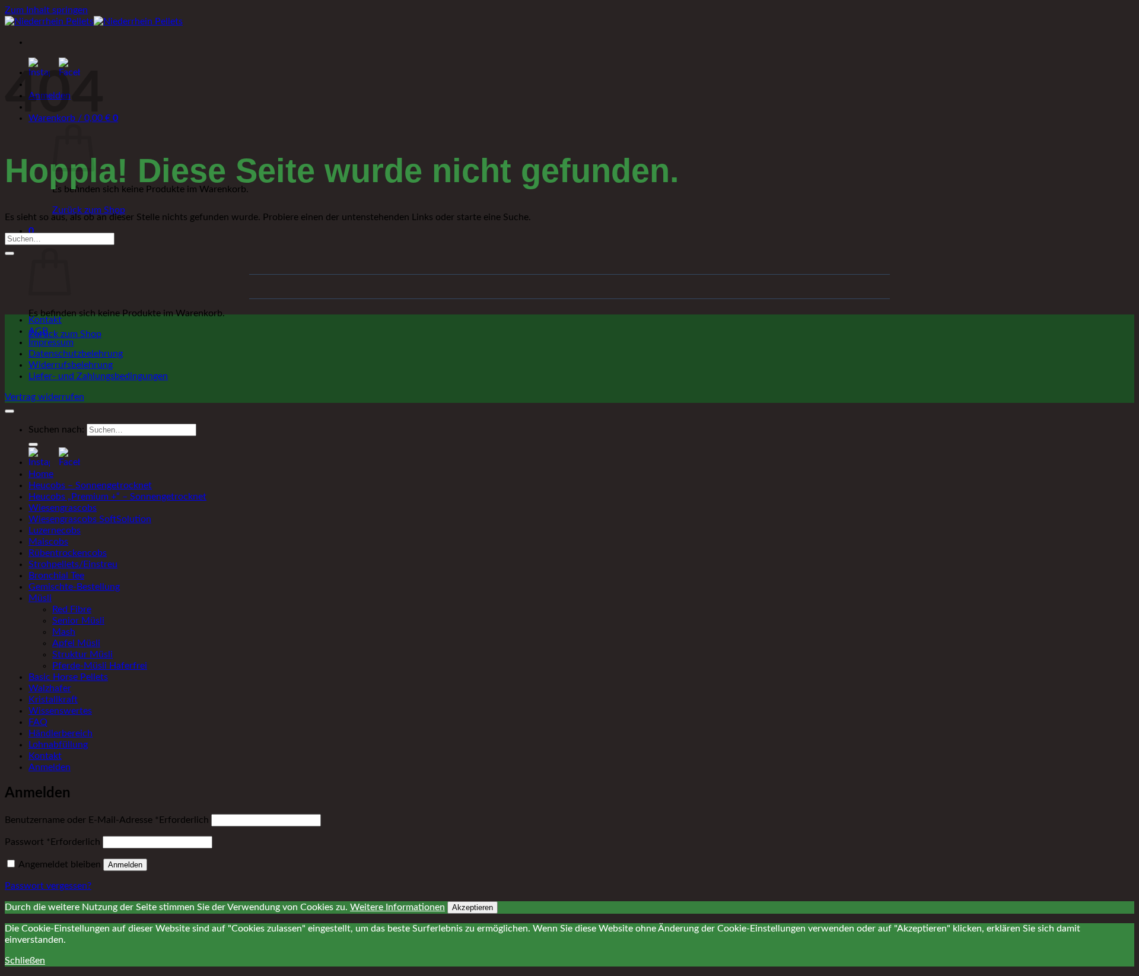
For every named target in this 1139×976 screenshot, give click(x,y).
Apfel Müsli (76, 643)
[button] (31, 231)
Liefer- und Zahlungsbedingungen (98, 376)
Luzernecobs (54, 530)
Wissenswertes (60, 711)
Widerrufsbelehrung (70, 365)
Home (40, 474)
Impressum (51, 342)
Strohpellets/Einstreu (72, 564)
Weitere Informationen (397, 907)
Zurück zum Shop (88, 210)
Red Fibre (71, 609)
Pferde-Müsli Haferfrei (99, 665)
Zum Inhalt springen (46, 10)
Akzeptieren (472, 907)
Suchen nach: (56, 429)
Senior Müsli (78, 620)
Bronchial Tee (56, 575)
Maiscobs (48, 541)
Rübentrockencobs (67, 553)
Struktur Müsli (82, 654)
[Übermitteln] (9, 253)
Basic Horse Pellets (68, 677)
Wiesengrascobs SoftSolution (89, 519)
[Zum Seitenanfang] (9, 411)
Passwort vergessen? (48, 886)
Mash (63, 632)
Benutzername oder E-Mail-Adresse (107, 820)
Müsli (40, 598)
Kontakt (45, 320)
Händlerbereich (60, 733)
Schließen (25, 960)
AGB (38, 331)
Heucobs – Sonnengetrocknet (90, 485)
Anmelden (125, 864)
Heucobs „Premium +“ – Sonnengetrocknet (117, 496)
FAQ (37, 722)
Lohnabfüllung (58, 744)
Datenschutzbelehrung (75, 353)
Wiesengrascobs (62, 508)
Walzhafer (49, 688)
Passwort (52, 842)
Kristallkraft (53, 699)
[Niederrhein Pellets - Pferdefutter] (94, 21)
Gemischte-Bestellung (74, 587)
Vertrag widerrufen (44, 397)
